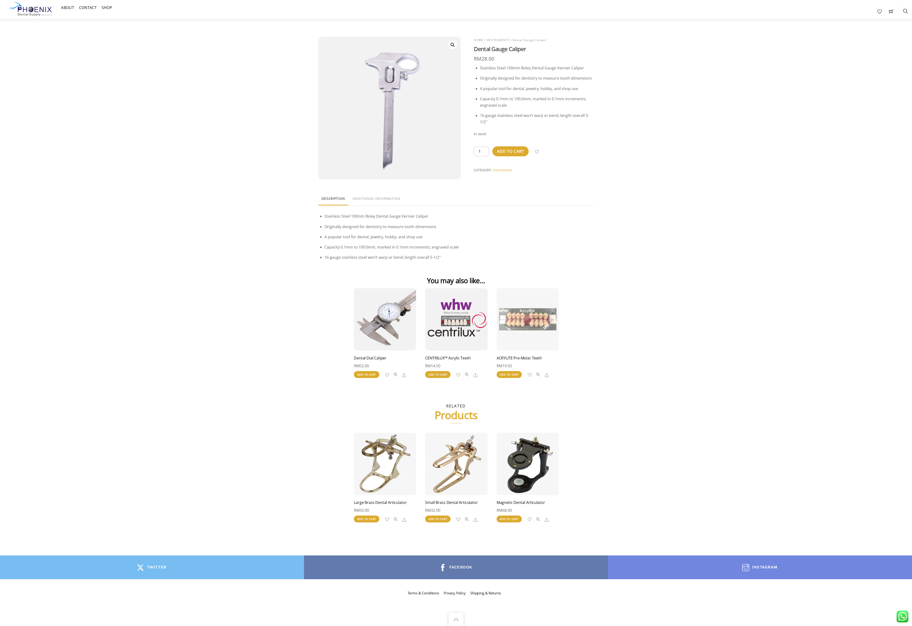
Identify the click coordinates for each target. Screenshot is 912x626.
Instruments (498, 40)
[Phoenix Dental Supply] (30, 8)
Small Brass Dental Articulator (451, 502)
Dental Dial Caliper (370, 358)
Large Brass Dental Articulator (380, 502)
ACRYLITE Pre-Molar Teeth (519, 358)
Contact (88, 7)
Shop (107, 7)
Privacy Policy (455, 593)
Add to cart (510, 151)
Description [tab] (333, 198)
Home (479, 40)
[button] (452, 45)
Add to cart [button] (366, 374)
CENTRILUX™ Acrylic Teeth (447, 358)
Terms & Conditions (423, 593)
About (67, 7)
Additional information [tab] (376, 198)
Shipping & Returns (485, 593)
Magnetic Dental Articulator (521, 502)
